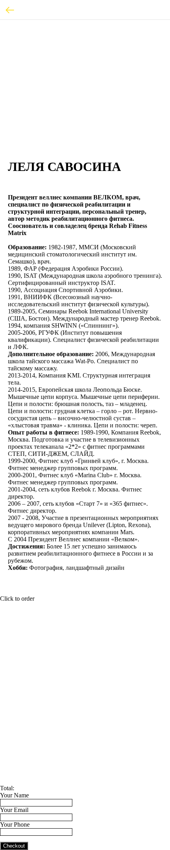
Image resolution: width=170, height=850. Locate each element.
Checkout (14, 846)
